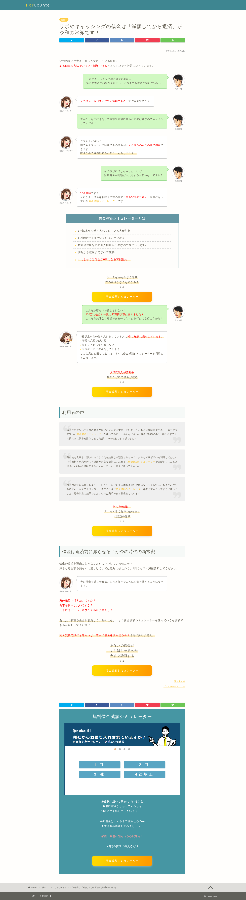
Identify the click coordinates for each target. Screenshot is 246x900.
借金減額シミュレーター (90, 434)
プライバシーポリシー (174, 686)
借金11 (64, 20)
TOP (32, 896)
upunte (38, 5)
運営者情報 (179, 681)
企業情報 (44, 896)
